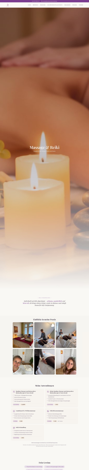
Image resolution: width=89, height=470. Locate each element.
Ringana (74, 4)
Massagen (42, 4)
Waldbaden (67, 4)
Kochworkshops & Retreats (54, 4)
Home (29, 4)
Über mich (35, 4)
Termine (81, 4)
